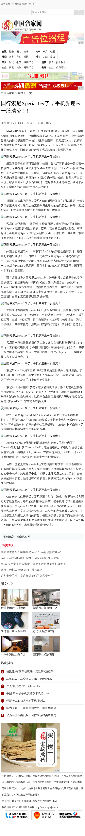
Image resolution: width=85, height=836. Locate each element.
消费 (44, 62)
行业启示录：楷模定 (13, 607)
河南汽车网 (23, 536)
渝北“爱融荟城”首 (43, 631)
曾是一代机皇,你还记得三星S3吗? (21, 569)
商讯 (11, 67)
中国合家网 (8, 93)
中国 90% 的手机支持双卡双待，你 (27, 693)
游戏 (11, 62)
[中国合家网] (21, 22)
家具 (45, 51)
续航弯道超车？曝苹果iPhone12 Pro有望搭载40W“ (31, 552)
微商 (44, 67)
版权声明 (37, 801)
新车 (11, 56)
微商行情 (28, 62)
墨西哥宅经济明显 (43, 654)
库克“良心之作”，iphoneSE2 (23, 686)
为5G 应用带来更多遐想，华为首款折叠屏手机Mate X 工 (35, 564)
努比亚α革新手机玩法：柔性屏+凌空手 (30, 671)
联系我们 (16, 801)
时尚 (38, 56)
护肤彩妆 (61, 62)
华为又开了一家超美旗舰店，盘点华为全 (31, 708)
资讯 (4, 51)
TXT (55, 801)
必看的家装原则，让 (44, 607)
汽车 (38, 51)
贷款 (18, 67)
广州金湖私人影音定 (13, 654)
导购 (18, 56)
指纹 (52, 56)
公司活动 (61, 67)
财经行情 (28, 67)
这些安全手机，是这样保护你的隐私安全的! (27, 575)
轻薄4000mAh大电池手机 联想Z (25, 700)
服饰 (51, 62)
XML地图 (27, 801)
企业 (4, 67)
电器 (52, 51)
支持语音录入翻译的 (13, 631)
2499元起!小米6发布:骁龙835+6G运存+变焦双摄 (30, 558)
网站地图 (47, 801)
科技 (26, 56)
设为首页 (5, 4)
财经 (4, 56)
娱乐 (26, 51)
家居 (4, 62)
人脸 (45, 56)
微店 (18, 62)
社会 (11, 51)
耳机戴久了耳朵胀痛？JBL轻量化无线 (29, 678)
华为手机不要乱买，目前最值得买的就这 (31, 715)
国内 (18, 51)
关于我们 (6, 801)
